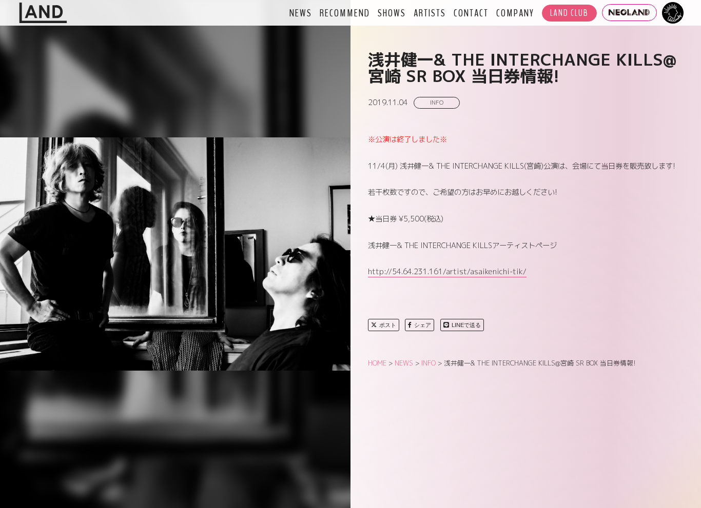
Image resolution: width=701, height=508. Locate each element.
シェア (422, 325)
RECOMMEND (345, 13)
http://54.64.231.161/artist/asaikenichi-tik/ (447, 272)
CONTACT (471, 13)
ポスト (387, 325)
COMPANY (515, 13)
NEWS (300, 13)
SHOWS (392, 13)
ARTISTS (430, 13)
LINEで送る (466, 325)
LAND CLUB (569, 13)
